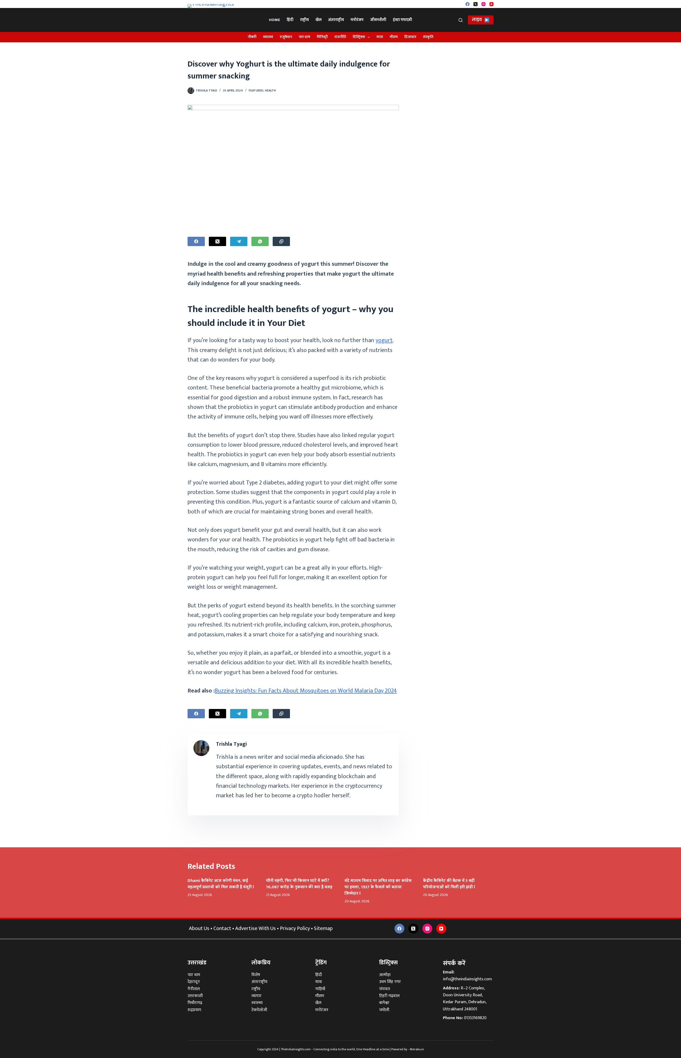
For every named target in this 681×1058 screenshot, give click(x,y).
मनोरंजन (357, 19)
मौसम (394, 37)
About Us (199, 928)
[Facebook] (468, 4)
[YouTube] (491, 4)
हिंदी (290, 19)
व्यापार (256, 995)
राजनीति (340, 37)
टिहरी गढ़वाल (389, 995)
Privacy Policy (295, 928)
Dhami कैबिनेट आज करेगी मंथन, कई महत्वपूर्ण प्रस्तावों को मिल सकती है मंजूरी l (221, 884)
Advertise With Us (255, 928)
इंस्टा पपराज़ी (402, 19)
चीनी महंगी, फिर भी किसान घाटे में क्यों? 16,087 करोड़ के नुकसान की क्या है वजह (299, 884)
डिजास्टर (410, 37)
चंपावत (384, 989)
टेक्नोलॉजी (259, 1010)
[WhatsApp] (260, 241)
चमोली (384, 1010)
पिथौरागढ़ (195, 1002)
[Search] (461, 20)
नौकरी (252, 37)
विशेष (255, 974)
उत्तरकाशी (195, 995)
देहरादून (194, 981)
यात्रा (379, 37)
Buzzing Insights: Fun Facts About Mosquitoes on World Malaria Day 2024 (306, 691)
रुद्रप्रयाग (194, 1010)
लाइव (477, 20)
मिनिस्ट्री (322, 37)
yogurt (384, 340)
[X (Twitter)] (475, 4)
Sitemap (323, 928)
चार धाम (304, 37)
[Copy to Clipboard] (281, 241)
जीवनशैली (378, 19)
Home (274, 19)
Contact (222, 928)
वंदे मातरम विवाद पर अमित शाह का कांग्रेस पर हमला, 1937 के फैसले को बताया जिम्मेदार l (378, 887)
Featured (256, 90)
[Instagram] (483, 4)
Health (270, 90)
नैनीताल (194, 989)
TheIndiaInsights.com (296, 1049)
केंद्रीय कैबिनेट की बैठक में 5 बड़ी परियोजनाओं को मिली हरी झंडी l (449, 884)
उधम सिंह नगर (390, 981)
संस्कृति (428, 37)
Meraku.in (417, 1049)
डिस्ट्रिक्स (359, 37)
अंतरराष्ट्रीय (336, 19)
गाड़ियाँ (320, 989)
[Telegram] (238, 241)
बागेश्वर (384, 1002)
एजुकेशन (286, 37)
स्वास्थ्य (268, 37)
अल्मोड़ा (385, 974)
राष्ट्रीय (304, 19)
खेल (318, 19)
